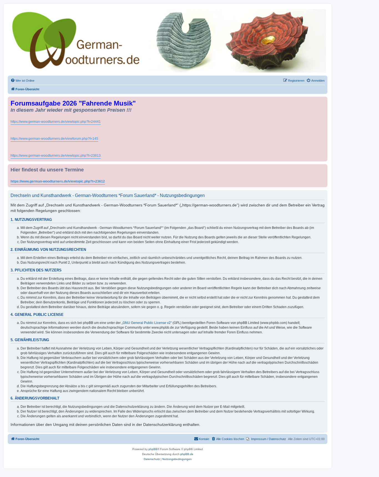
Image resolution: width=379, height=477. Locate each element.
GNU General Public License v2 (147, 323)
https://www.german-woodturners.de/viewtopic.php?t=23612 (58, 181)
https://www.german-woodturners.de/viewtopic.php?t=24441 (56, 122)
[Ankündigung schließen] (323, 100)
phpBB (152, 449)
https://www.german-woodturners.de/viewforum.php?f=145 (54, 139)
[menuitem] (22, 80)
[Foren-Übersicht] (167, 41)
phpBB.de (186, 454)
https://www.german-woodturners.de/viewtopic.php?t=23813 (56, 156)
